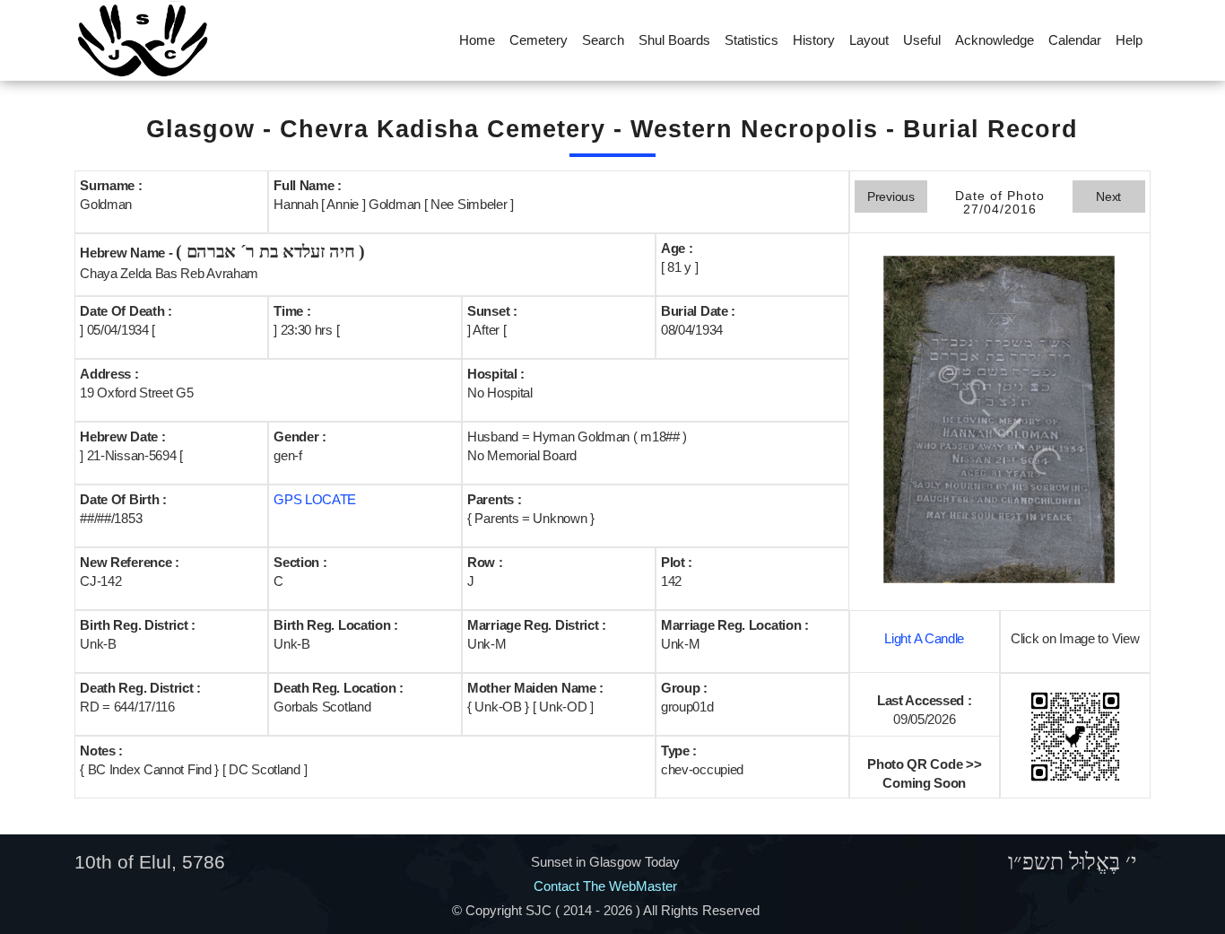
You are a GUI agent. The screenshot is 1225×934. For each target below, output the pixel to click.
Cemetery (538, 40)
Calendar (1074, 40)
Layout (869, 40)
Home (477, 40)
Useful (922, 40)
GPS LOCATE (315, 499)
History (814, 40)
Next (1108, 196)
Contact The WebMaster (605, 886)
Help (1129, 40)
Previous (891, 196)
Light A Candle (924, 638)
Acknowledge (994, 40)
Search (603, 40)
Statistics (751, 40)
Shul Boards (674, 40)
